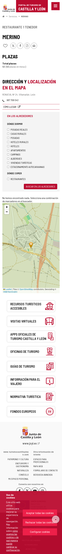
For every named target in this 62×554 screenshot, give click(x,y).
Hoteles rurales (19, 141)
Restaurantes (18, 178)
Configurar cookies (40, 531)
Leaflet (8, 289)
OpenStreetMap (26, 289)
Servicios (13, 16)
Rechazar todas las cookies (40, 522)
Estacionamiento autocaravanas (28, 166)
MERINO (24, 16)
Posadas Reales (19, 129)
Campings (15, 154)
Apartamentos (18, 150)
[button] (6, 207)
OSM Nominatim (10, 291)
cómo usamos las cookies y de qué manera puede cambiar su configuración (13, 540)
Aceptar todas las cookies (40, 513)
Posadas (15, 137)
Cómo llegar (10, 106)
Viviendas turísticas (21, 162)
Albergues (16, 158)
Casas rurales (18, 133)
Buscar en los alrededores (40, 186)
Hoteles (15, 146)
